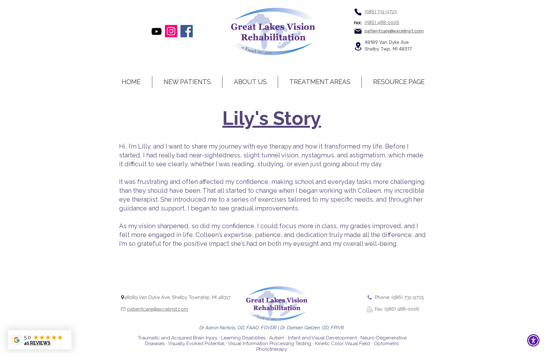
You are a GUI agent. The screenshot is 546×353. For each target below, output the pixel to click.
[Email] (358, 31)
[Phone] (358, 12)
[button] (533, 340)
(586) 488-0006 (382, 22)
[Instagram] (171, 31)
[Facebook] (186, 31)
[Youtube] (156, 31)
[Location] (358, 46)
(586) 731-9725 (381, 12)
